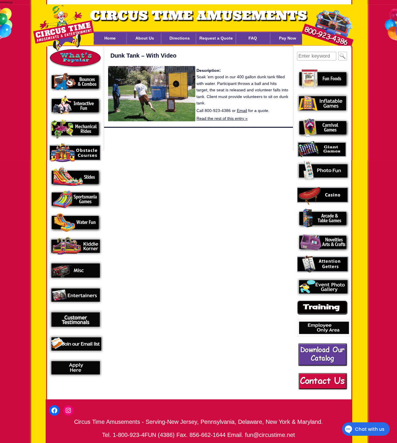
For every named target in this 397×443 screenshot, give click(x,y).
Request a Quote (216, 38)
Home (110, 38)
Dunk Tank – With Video (143, 55)
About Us (144, 38)
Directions (179, 38)
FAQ (252, 38)
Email (242, 110)
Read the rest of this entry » (222, 118)
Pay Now (287, 38)
